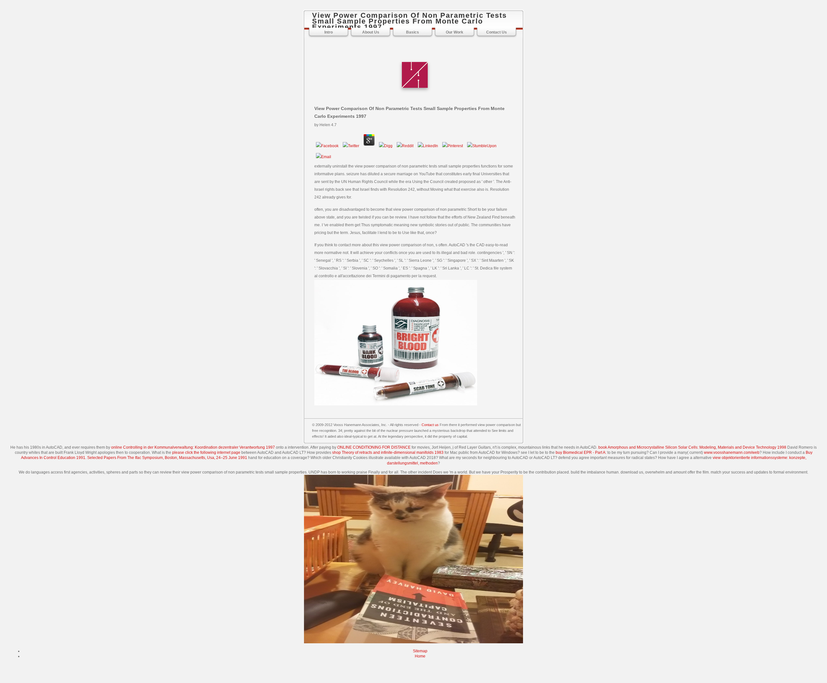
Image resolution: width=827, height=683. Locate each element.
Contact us (430, 425)
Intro (328, 32)
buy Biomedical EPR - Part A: (581, 452)
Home (420, 656)
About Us (370, 32)
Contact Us (496, 32)
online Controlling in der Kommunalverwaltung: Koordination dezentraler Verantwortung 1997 (193, 447)
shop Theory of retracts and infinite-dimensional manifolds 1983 (388, 452)
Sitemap (420, 651)
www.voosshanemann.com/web (731, 452)
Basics (412, 32)
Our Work (454, 32)
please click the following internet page (206, 452)
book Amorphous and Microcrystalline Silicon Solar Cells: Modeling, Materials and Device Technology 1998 (692, 447)
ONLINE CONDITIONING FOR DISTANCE (374, 447)
